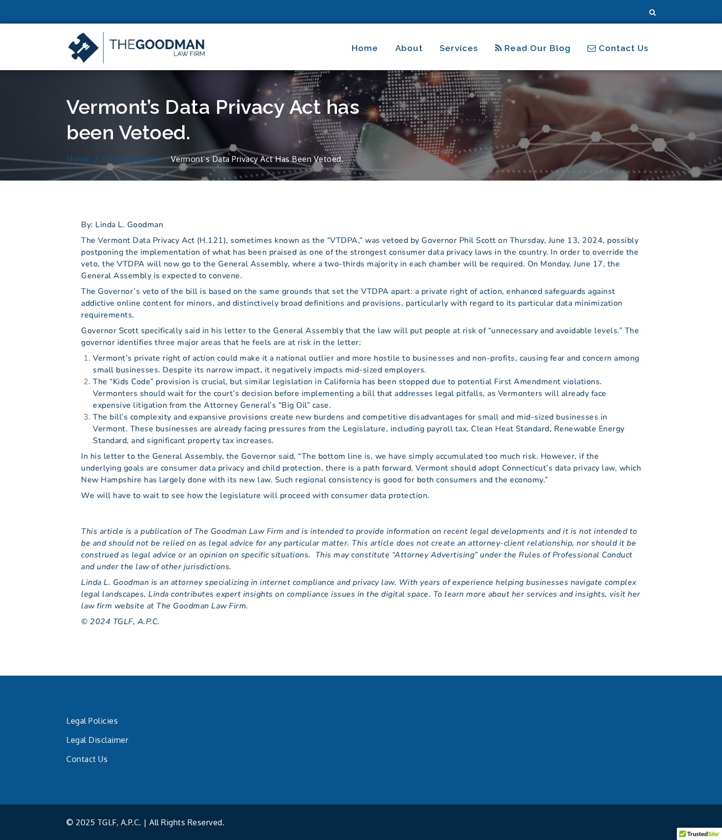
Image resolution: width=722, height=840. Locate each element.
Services (459, 48)
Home (365, 48)
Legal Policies (92, 721)
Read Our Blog (536, 48)
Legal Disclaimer (97, 740)
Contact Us (622, 48)
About (409, 48)
